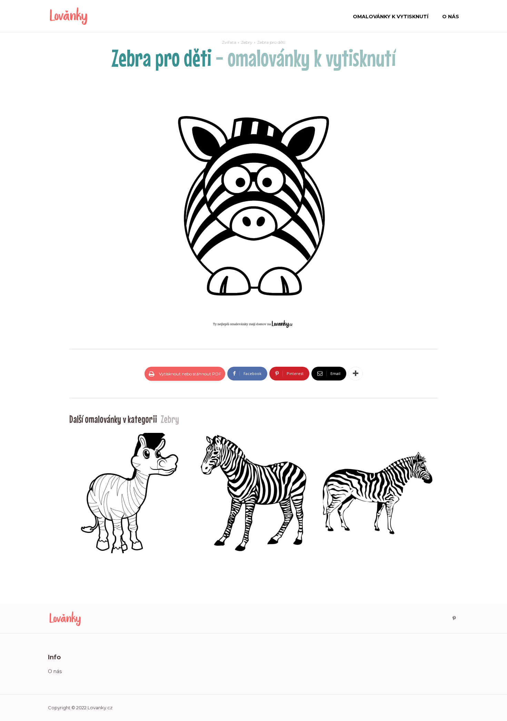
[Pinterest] (454, 618)
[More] (355, 373)
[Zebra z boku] (377, 493)
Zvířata (229, 42)
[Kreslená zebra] (129, 493)
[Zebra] (253, 493)
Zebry (246, 42)
